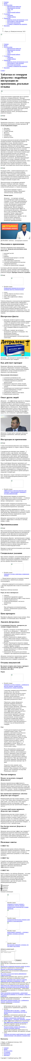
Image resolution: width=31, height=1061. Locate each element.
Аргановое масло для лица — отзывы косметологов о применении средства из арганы (15, 1012)
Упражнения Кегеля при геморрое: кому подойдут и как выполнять (18, 920)
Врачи (5, 3)
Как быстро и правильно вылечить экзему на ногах (15, 966)
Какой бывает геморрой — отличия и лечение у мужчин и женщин (17, 933)
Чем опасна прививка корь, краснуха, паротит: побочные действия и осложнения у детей (14, 980)
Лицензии (10, 15)
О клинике (7, 14)
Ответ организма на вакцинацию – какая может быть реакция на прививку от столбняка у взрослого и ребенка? (15, 994)
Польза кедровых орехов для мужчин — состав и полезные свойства (15, 1027)
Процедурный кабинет (13, 12)
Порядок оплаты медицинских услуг (17, 19)
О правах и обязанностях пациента (17, 24)
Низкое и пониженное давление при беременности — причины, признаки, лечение (17, 1018)
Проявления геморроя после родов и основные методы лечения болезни (14, 288)
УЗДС (9, 11)
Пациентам (7, 18)
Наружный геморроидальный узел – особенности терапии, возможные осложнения (15, 1001)
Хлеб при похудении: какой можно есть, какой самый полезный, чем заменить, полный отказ (17, 1034)
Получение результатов (13, 22)
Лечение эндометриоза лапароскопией (11, 969)
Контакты (7, 25)
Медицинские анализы (13, 8)
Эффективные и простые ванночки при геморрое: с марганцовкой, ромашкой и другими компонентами (15, 492)
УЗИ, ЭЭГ (10, 9)
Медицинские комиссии (14, 6)
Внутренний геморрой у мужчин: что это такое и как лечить (18, 945)
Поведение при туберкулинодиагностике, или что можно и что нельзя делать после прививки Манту (15, 986)
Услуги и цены (8, 5)
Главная (6, 2)
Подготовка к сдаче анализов (15, 21)
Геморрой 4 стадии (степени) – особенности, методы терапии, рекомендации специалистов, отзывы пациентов (16, 686)
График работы (11, 16)
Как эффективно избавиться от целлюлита (16, 1022)
